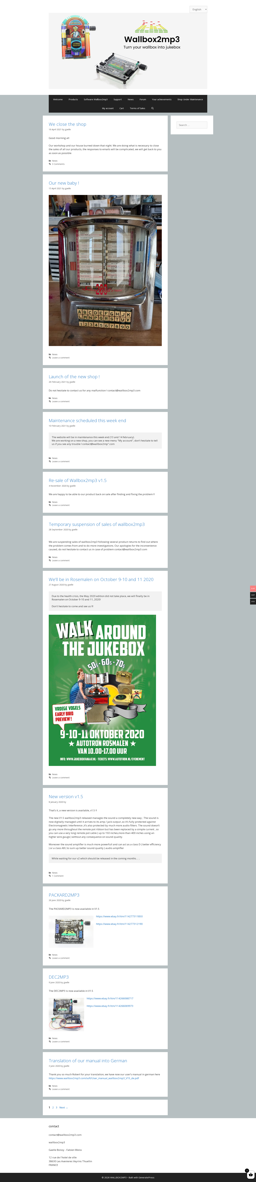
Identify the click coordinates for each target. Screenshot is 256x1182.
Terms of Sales (137, 108)
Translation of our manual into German (88, 1061)
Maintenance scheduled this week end (87, 420)
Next (63, 1107)
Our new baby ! (64, 183)
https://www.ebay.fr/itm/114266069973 (110, 1006)
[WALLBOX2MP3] (128, 50)
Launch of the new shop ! (74, 377)
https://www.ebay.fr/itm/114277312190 (119, 924)
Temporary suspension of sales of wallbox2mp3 (97, 524)
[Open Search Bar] (152, 108)
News (131, 99)
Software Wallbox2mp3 (96, 99)
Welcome (58, 99)
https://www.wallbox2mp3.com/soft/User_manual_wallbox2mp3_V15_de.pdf (94, 1078)
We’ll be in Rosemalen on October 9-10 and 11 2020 (101, 579)
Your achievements (162, 99)
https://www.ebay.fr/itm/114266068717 (110, 998)
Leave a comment (61, 357)
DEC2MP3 (59, 977)
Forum (143, 99)
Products (73, 99)
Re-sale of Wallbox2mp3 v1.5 (78, 480)
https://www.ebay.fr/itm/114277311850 (119, 916)
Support (118, 99)
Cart (122, 108)
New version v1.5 (66, 796)
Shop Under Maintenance (190, 99)
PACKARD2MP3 (64, 895)
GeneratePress (146, 1177)
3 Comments (58, 164)
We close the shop (67, 124)
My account (108, 108)
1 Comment (58, 875)
